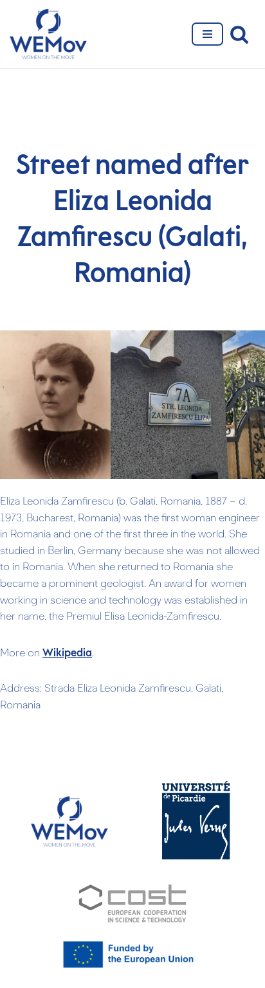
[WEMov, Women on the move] (48, 34)
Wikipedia (67, 653)
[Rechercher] (239, 34)
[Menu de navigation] (207, 34)
